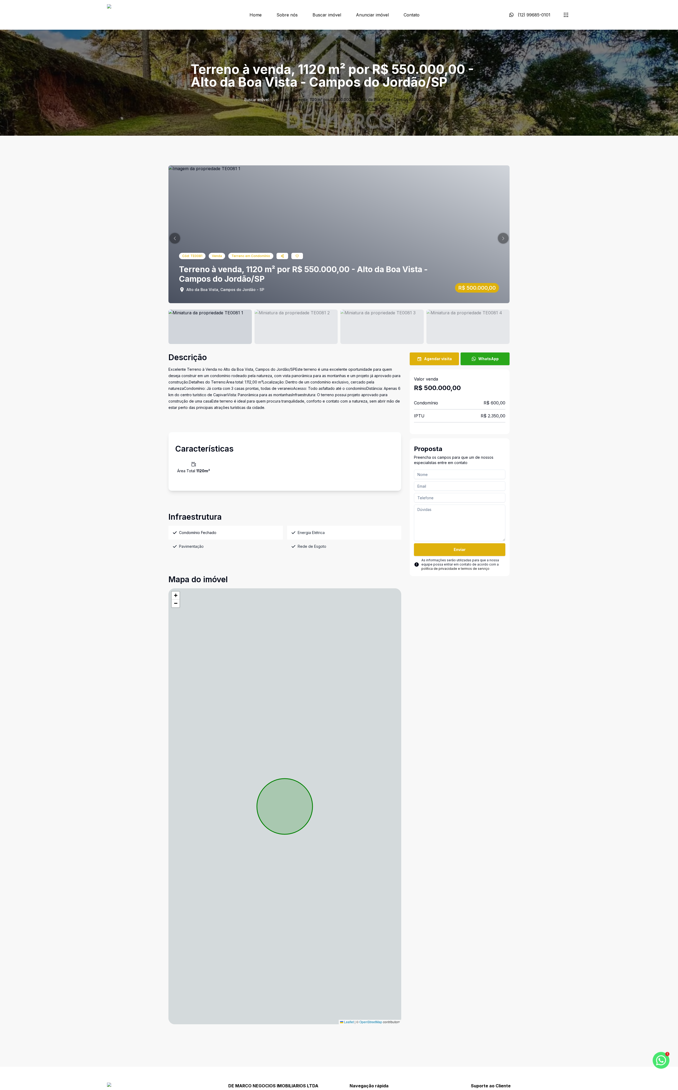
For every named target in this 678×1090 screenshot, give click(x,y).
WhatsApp (488, 358)
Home (255, 14)
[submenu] (566, 14)
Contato (412, 14)
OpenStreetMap (370, 1022)
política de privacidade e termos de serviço (455, 569)
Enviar (460, 549)
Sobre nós (287, 14)
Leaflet (348, 1022)
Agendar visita (438, 358)
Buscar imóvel (327, 14)
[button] (175, 238)
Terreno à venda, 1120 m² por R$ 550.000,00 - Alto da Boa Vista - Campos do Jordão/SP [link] (356, 99)
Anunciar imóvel (372, 14)
